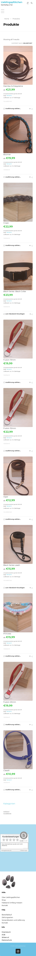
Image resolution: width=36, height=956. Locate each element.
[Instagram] (18, 951)
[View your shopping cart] (28, 3)
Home (6, 19)
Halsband (6, 170)
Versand (9, 95)
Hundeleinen (7, 101)
